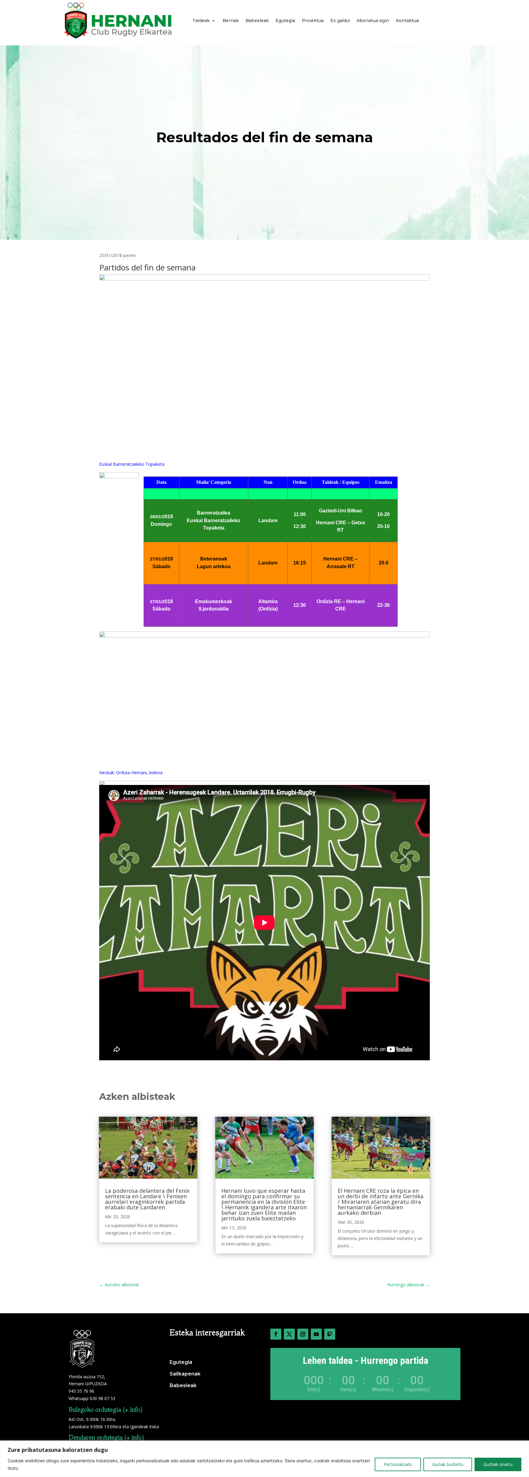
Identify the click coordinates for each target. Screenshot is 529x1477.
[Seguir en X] (289, 1334)
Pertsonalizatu (398, 1464)
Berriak (231, 20)
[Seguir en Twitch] (329, 1334)
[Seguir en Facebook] (275, 1334)
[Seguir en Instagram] (302, 1334)
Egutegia (285, 20)
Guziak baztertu (447, 1464)
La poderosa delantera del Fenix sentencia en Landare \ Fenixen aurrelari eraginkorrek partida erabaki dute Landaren (147, 1199)
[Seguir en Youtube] (316, 1334)
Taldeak (201, 20)
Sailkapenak (185, 1374)
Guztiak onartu (497, 1464)
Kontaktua (407, 20)
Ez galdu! (340, 20)
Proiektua (313, 20)
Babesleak (257, 20)
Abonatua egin (373, 20)
